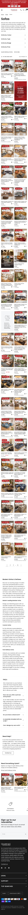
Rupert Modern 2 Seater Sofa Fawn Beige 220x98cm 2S (7, 202)
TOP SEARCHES (7, 886)
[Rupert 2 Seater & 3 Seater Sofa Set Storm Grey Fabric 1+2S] (7, 235)
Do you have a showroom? (11, 715)
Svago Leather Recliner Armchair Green (19, 284)
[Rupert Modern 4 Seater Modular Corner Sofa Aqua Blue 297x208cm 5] (7, 424)
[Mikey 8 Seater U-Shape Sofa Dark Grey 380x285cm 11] (20, 108)
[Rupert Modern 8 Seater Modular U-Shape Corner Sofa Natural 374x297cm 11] (7, 275)
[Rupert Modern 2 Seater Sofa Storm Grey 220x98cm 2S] (7, 66)
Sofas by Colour (6, 35)
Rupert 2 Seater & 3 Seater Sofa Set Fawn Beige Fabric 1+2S (7, 347)
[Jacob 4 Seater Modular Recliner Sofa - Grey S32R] (7, 445)
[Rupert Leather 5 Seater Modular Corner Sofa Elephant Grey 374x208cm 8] (7, 87)
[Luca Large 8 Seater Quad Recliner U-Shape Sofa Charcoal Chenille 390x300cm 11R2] (20, 381)
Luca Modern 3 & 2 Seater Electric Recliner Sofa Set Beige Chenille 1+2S (19, 473)
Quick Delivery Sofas (7, 52)
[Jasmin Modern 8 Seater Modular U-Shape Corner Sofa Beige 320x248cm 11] (7, 403)
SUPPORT (4, 881)
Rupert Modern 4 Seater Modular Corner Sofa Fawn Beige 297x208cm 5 (20, 159)
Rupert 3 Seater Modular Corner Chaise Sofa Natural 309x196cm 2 (20, 244)
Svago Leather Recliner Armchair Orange (19, 264)
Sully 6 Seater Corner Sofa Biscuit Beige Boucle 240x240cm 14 (20, 536)
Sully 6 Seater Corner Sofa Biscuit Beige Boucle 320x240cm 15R (6, 515)
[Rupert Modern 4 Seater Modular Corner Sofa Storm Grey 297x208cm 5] (7, 171)
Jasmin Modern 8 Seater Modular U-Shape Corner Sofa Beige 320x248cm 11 (6, 412)
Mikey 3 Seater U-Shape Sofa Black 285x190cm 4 (7, 390)
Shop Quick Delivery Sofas (8, 770)
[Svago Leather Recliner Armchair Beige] (7, 549)
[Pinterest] (10, 868)
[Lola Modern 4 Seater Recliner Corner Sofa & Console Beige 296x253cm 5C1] (20, 66)
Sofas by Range (6, 43)
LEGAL (3, 876)
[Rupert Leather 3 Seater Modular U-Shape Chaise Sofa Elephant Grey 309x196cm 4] (20, 129)
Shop (6, 14)
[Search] (23, 10)
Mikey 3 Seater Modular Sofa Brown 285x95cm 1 (20, 557)
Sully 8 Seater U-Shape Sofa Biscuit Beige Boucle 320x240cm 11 (20, 515)
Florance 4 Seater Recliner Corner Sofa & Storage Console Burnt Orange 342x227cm (6, 223)
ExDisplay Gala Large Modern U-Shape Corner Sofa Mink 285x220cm (7, 369)
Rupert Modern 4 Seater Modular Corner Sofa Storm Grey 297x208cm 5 (7, 180)
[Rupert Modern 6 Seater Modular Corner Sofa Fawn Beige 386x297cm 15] (20, 403)
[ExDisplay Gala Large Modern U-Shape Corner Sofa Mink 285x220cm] (7, 360)
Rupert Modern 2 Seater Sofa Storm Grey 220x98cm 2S (7, 74)
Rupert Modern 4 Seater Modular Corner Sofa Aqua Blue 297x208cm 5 (7, 433)
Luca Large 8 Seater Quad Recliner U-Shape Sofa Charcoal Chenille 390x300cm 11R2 (19, 391)
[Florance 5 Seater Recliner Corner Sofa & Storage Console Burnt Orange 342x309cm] (20, 171)
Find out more (10, 810)
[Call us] (21, 10)
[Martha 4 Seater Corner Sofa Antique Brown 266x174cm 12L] (7, 485)
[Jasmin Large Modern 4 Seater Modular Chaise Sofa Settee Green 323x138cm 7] (20, 360)
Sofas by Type (5, 39)
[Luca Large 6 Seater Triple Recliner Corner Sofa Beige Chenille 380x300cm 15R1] (20, 424)
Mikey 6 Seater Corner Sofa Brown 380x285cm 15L (20, 788)
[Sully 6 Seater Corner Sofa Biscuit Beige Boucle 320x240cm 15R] (7, 506)
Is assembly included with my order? (12, 720)
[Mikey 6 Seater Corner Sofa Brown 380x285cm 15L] (20, 779)
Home (2, 14)
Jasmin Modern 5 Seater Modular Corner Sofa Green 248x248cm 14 (7, 117)
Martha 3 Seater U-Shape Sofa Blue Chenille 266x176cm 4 (19, 494)
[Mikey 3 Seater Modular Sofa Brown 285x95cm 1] (20, 549)
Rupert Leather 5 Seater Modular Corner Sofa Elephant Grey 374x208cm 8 (7, 96)
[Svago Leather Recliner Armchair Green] (20, 275)
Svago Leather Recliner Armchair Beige (6, 557)
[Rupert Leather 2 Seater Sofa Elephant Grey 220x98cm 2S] (20, 193)
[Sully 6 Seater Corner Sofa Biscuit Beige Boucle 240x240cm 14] (20, 527)
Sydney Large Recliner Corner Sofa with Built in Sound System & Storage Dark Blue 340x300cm (20, 327)
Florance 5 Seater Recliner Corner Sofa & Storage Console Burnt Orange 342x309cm (19, 181)
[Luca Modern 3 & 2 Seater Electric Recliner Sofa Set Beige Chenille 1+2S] (20, 464)
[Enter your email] (25, 834)
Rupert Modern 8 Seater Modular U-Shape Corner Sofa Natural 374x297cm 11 (7, 284)
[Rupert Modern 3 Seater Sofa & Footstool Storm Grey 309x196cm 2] (20, 296)
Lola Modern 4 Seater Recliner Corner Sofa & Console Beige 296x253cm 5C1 (20, 75)
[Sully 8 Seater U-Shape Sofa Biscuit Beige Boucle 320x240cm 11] (20, 506)
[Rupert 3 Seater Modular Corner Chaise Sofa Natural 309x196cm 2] (20, 235)
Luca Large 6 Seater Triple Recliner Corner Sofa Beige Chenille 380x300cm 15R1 (20, 433)
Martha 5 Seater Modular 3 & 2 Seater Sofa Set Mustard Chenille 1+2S (20, 222)
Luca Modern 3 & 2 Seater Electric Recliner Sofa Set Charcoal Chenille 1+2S (6, 305)
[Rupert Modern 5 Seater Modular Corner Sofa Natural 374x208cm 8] (7, 151)
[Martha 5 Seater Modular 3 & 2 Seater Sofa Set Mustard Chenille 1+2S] (20, 213)
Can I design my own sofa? (11, 725)
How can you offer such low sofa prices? (12, 695)
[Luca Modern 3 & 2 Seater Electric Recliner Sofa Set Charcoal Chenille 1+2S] (7, 296)
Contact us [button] (4, 864)
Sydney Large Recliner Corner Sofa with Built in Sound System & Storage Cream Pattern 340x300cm (20, 348)
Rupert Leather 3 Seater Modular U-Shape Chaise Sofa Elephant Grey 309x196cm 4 (19, 139)
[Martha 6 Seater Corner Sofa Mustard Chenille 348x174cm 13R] (7, 464)
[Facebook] (2, 868)
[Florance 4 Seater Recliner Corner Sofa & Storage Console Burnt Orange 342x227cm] (7, 213)
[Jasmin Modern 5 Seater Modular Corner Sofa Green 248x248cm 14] (7, 108)
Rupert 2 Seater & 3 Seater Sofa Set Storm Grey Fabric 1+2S (7, 244)
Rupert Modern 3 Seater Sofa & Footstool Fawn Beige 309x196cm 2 (7, 138)
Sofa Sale (17, 52)
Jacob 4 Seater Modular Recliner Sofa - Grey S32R (6, 453)
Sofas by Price (5, 47)
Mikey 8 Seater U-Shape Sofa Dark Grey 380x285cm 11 (20, 117)
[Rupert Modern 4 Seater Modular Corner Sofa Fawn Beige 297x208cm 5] (20, 151)
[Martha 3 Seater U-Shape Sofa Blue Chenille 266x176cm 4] (20, 485)
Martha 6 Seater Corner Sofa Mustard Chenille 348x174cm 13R (7, 473)
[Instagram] (6, 868)
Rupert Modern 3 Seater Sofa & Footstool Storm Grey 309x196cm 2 (20, 305)
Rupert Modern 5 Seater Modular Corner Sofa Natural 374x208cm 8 (7, 159)
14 (17, 565)
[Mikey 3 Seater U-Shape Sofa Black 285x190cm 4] (7, 381)
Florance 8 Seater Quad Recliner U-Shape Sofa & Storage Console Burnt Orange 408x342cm (6, 537)
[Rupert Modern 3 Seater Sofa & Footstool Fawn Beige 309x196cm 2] (7, 129)
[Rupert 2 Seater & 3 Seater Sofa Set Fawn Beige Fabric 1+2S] (7, 339)
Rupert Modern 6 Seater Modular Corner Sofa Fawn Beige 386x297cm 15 (20, 412)
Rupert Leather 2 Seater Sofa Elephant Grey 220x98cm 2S (20, 202)
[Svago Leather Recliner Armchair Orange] (20, 256)
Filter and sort (7, 56)
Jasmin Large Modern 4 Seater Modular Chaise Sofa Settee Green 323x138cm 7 (20, 369)
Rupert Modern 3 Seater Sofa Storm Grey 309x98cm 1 (20, 453)
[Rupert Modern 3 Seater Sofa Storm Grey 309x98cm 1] (20, 445)
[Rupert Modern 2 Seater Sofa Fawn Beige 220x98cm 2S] (7, 193)
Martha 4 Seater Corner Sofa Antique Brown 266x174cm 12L (7, 494)
